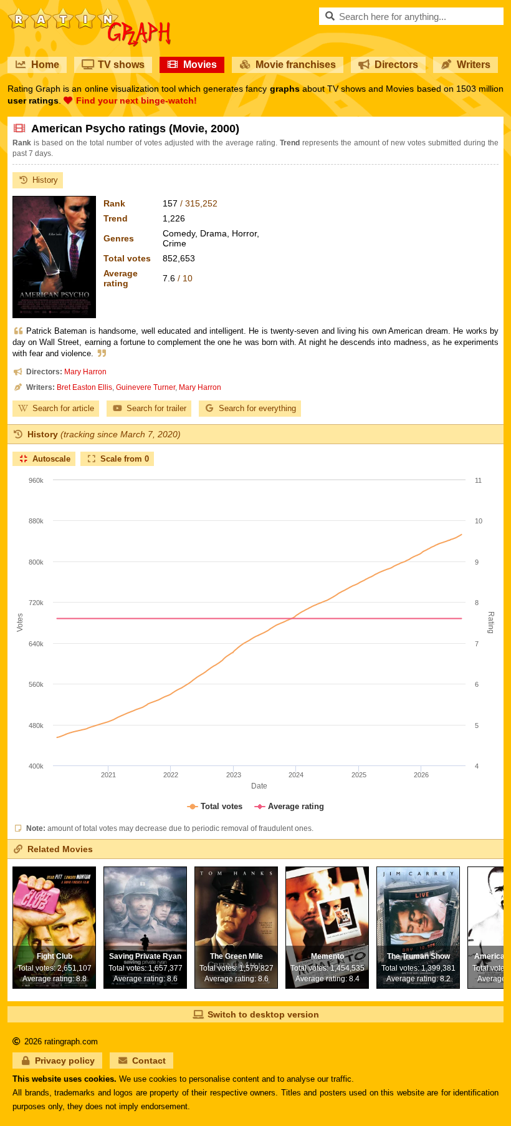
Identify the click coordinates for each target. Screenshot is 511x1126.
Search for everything (257, 408)
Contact (149, 1060)
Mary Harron (85, 371)
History (45, 180)
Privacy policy (65, 1060)
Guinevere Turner (145, 387)
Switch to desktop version (263, 1014)
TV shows (121, 64)
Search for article (63, 408)
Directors (396, 64)
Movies (200, 64)
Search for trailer (156, 408)
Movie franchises (296, 64)
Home (45, 64)
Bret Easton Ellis (84, 387)
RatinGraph (89, 12)
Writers (473, 64)
